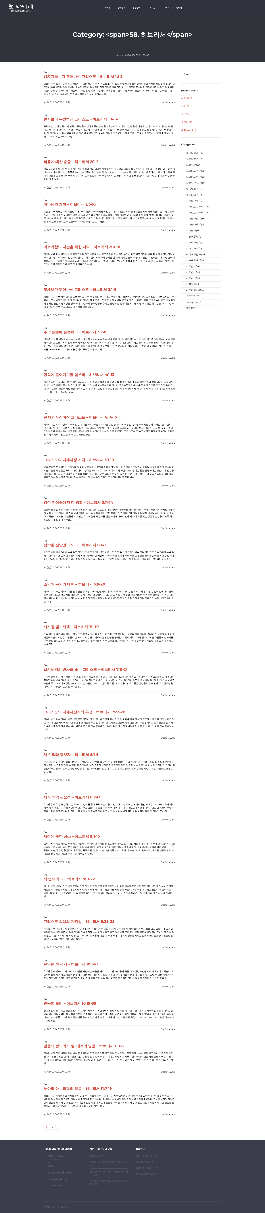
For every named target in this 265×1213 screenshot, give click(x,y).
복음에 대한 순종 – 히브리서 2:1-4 (71, 161)
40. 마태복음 (191, 153)
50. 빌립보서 (191, 194)
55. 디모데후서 (193, 224)
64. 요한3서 (191, 278)
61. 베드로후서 (193, 260)
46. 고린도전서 (193, 170)
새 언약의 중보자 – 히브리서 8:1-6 (71, 754)
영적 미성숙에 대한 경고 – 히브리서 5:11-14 (78, 502)
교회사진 (190, 308)
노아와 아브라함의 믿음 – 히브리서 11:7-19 (78, 1088)
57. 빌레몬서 (191, 236)
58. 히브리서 (142, 55)
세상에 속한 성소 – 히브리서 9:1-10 (72, 836)
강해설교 (129, 55)
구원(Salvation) (188, 130)
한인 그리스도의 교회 (58, 102)
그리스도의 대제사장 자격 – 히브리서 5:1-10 (79, 460)
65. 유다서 (190, 284)
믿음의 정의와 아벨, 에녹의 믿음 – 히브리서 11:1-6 (83, 1046)
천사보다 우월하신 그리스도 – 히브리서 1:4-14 (81, 119)
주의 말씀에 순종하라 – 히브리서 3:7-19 (76, 332)
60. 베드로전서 (193, 254)
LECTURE (190, 296)
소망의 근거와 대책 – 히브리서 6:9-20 (74, 584)
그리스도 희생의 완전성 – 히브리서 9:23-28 (79, 921)
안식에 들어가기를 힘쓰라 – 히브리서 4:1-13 (79, 374)
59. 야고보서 (191, 248)
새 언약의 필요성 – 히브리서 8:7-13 (72, 797)
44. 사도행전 (191, 159)
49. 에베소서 (191, 188)
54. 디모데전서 (193, 218)
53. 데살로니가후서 (195, 212)
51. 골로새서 (191, 200)
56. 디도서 (190, 230)
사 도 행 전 (186, 97)
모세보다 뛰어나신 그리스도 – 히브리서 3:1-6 (80, 289)
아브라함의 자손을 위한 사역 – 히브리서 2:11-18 (82, 247)
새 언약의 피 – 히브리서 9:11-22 (69, 879)
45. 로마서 (190, 165)
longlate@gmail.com (57, 1179)
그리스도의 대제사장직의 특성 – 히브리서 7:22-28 (84, 712)
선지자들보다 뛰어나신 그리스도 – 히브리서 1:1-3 (83, 76)
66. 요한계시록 (193, 290)
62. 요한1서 (191, 266)
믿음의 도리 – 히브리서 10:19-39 (70, 1003)
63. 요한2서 (191, 272)
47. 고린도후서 (193, 176)
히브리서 (185, 114)
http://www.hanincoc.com (60, 1172)
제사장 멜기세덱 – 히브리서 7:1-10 (71, 627)
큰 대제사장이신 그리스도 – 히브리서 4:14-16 (80, 417)
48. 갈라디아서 (193, 182)
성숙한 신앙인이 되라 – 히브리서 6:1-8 (75, 545)
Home (118, 55)
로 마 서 (185, 105)
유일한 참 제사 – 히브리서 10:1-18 (71, 964)
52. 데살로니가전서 (195, 206)
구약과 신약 (187, 122)
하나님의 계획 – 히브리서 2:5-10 (70, 204)
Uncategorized (191, 302)
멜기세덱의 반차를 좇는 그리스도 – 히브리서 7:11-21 (85, 669)
